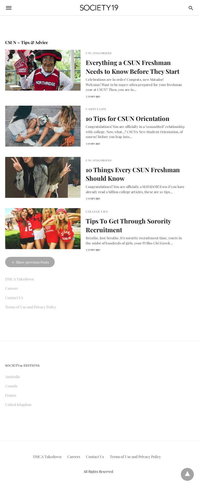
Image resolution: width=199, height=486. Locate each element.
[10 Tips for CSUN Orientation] (43, 126)
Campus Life (96, 109)
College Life (97, 211)
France (10, 395)
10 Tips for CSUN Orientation (127, 118)
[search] (191, 8)
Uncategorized (99, 53)
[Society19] (99, 7)
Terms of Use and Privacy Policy (30, 306)
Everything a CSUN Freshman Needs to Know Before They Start (132, 66)
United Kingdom (18, 404)
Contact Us (14, 297)
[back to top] (187, 474)
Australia (12, 376)
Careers (11, 288)
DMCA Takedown (19, 279)
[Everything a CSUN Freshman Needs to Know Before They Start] (43, 70)
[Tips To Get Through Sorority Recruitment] (43, 228)
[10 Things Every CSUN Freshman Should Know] (43, 177)
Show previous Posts (32, 262)
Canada (11, 385)
